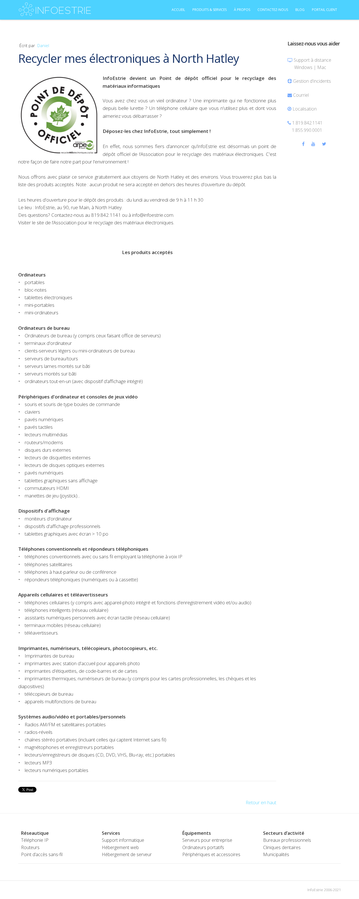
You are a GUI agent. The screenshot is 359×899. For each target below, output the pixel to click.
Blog (300, 9)
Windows (303, 67)
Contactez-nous (272, 9)
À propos (242, 9)
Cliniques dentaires (282, 847)
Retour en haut (261, 802)
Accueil (178, 9)
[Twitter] (324, 144)
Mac (321, 67)
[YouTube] (313, 144)
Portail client (324, 9)
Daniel (43, 45)
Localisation (305, 109)
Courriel (301, 95)
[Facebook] (303, 144)
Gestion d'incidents (312, 81)
